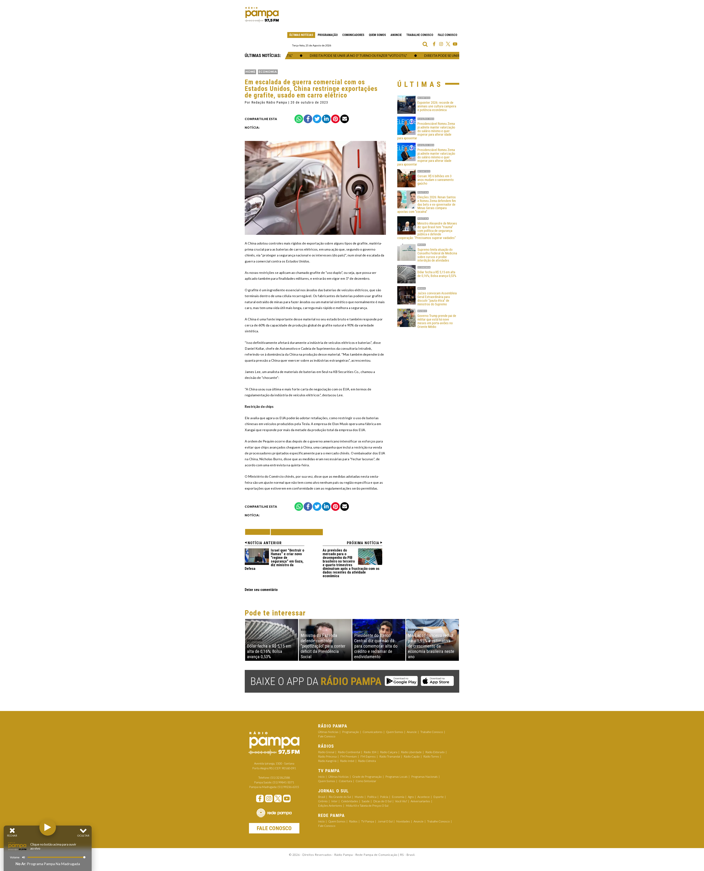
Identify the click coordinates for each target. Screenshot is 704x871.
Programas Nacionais (424, 776)
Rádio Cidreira (367, 760)
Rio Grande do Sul (340, 796)
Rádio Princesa (327, 756)
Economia (268, 71)
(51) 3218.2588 (280, 777)
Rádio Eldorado (435, 752)
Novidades (403, 821)
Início (321, 776)
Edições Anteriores (330, 805)
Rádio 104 (370, 752)
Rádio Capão (412, 756)
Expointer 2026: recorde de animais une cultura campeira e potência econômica (436, 106)
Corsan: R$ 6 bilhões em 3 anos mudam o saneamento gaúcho (435, 179)
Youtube (455, 44)
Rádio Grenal (326, 752)
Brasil (321, 796)
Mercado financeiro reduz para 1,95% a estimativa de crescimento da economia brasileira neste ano (431, 646)
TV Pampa (367, 821)
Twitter (448, 44)
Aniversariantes (420, 801)
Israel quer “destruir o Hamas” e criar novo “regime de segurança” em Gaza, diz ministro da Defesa (274, 559)
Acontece (423, 796)
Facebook (434, 44)
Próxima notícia (363, 543)
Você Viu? (401, 801)
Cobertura (345, 781)
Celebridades (349, 801)
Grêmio (323, 801)
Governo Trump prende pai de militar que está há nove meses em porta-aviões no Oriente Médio (436, 321)
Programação (328, 35)
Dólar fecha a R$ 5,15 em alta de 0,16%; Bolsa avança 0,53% (436, 274)
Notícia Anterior (265, 543)
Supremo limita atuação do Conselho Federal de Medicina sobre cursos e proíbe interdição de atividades (437, 255)
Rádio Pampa (262, 15)
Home (250, 71)
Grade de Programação (367, 776)
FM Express (368, 756)
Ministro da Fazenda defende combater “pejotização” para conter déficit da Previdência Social (323, 646)
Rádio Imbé (347, 760)
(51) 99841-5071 (283, 782)
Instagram (441, 44)
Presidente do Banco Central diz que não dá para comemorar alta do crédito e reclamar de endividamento (375, 646)
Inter (334, 801)
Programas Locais (396, 776)
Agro (411, 796)
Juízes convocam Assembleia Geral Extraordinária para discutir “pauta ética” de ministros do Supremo (437, 298)
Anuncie (396, 35)
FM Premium (348, 756)
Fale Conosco (447, 35)
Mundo (359, 796)
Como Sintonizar (366, 781)
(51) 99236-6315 (288, 787)
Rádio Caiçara (388, 752)
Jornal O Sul (385, 821)
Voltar (258, 532)
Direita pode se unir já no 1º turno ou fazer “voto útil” (343, 56)
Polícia (384, 796)
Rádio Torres (431, 756)
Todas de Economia (297, 532)
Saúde (366, 801)
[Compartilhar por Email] (344, 119)
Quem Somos (377, 35)
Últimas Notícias (301, 35)
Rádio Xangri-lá (327, 760)
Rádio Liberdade (411, 752)
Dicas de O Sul (382, 801)
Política (371, 796)
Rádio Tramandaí (389, 756)
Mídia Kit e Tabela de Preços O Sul (367, 805)
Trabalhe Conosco (419, 35)
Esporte (438, 796)
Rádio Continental (349, 752)
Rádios (353, 821)
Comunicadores (353, 35)
